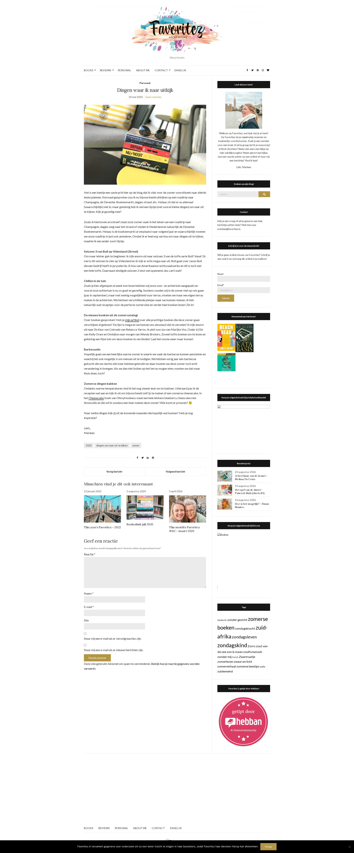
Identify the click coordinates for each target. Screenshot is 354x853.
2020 (89, 445)
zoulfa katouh (252, 651)
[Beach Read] (226, 337)
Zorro (251, 646)
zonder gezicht (237, 619)
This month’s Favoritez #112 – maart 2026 (184, 529)
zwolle (262, 666)
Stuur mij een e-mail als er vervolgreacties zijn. (112, 638)
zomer (135, 445)
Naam (88, 593)
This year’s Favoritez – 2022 (102, 527)
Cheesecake (96, 398)
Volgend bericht (175, 471)
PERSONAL (124, 70)
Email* (220, 285)
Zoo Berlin (222, 620)
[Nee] (349, 847)
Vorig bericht (114, 471)
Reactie (89, 554)
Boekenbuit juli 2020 (139, 524)
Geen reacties (153, 96)
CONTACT (161, 70)
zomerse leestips (248, 666)
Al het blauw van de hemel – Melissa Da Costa (251, 477)
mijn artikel (132, 320)
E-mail (89, 607)
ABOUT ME (143, 70)
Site (86, 620)
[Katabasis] (244, 337)
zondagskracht (245, 628)
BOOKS (88, 70)
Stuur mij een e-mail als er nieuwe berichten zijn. (113, 650)
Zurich (235, 657)
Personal (145, 82)
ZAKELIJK (180, 70)
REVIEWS (105, 70)
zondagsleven (244, 636)
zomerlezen (225, 661)
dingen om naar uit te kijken (112, 445)
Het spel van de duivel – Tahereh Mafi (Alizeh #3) (250, 491)
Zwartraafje (247, 656)
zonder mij (224, 656)
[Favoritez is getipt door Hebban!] (243, 721)
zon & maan (235, 651)
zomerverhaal (226, 666)
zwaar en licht (243, 661)
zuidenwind (225, 671)
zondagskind (232, 645)
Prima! (268, 846)
